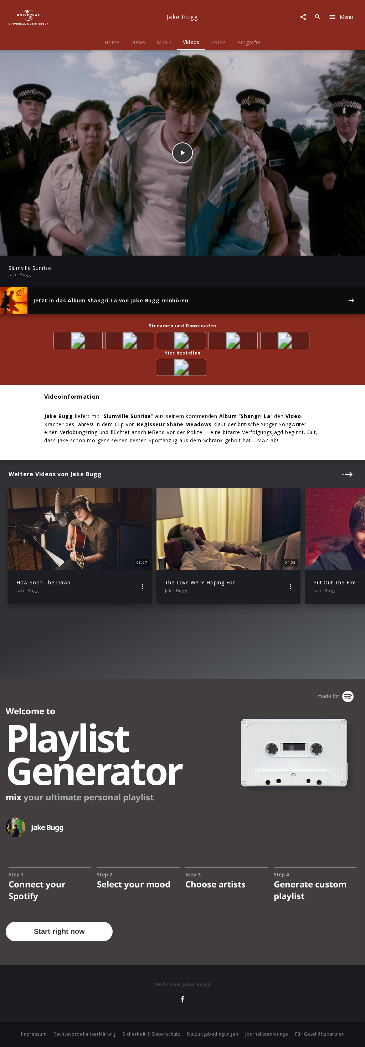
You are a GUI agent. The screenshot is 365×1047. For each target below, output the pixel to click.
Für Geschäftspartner (319, 1034)
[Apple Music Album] (79, 342)
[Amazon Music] (131, 342)
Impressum (33, 1034)
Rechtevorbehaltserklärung (84, 1034)
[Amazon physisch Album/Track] (183, 368)
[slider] (154, 246)
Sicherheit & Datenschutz (151, 1034)
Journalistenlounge (266, 1034)
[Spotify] (183, 342)
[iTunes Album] (286, 342)
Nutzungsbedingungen (212, 1034)
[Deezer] (234, 342)
